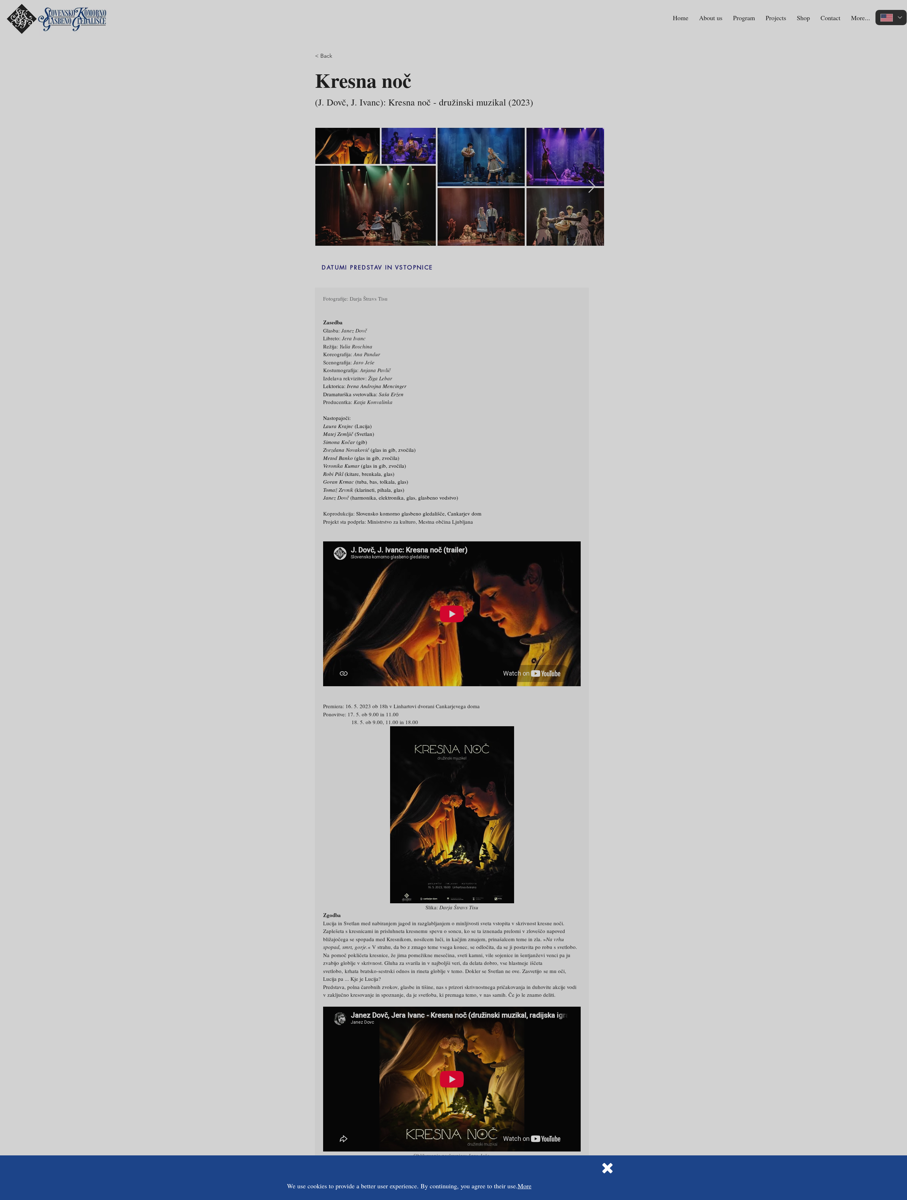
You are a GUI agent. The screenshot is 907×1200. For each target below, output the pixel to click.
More (524, 1186)
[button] (607, 1168)
